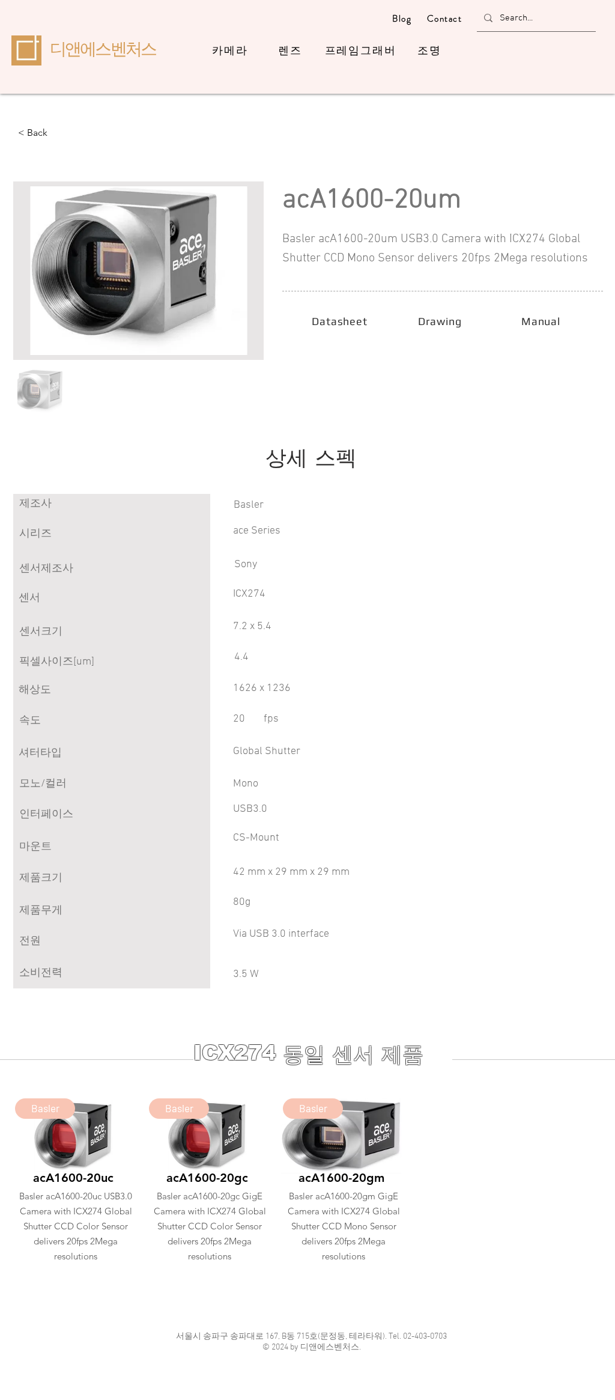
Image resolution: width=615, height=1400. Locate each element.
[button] (57, 133)
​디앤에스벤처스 (103, 49)
